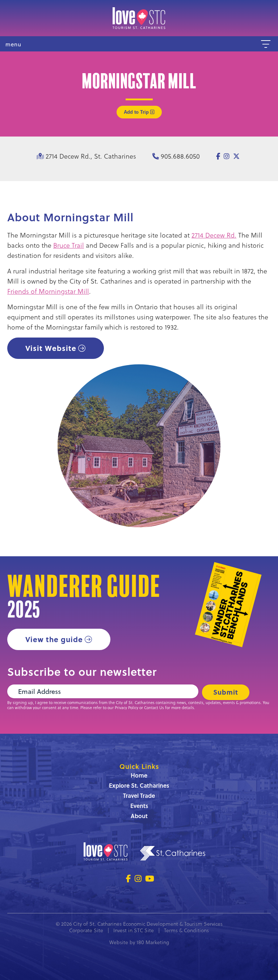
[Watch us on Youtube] (149, 878)
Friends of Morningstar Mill (48, 291)
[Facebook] (218, 156)
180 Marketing (152, 942)
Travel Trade (139, 795)
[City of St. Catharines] (172, 854)
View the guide (54, 639)
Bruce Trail (68, 245)
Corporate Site (86, 930)
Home (139, 775)
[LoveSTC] (139, 18)
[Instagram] (226, 156)
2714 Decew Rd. (213, 235)
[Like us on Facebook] (128, 878)
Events (139, 805)
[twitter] (236, 156)
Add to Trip (137, 112)
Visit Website (50, 348)
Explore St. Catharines (139, 785)
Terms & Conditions (186, 930)
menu (13, 44)
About (139, 816)
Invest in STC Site (133, 930)
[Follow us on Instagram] (138, 878)
